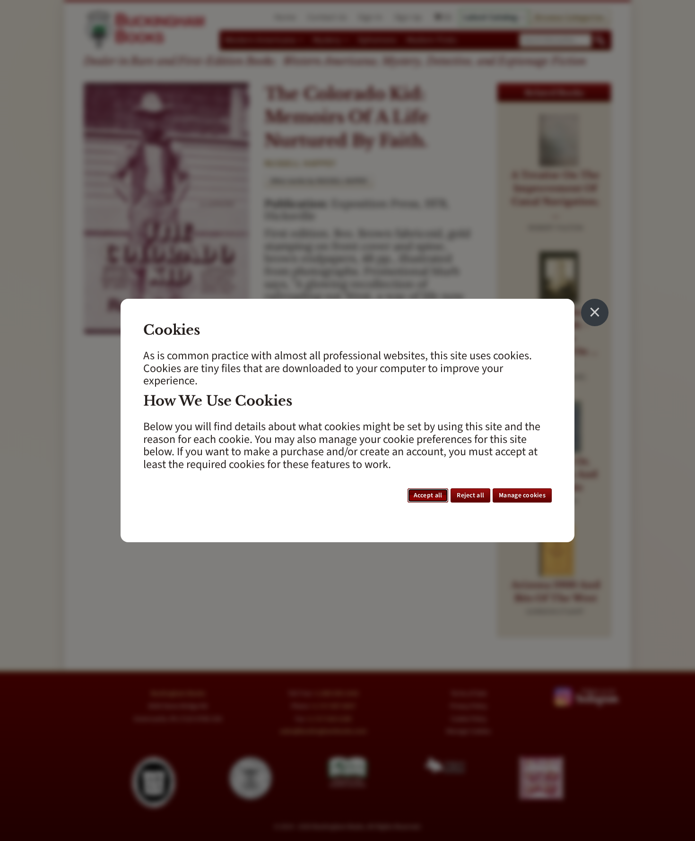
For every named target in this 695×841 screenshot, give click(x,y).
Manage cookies (522, 495)
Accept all (428, 495)
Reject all (470, 495)
